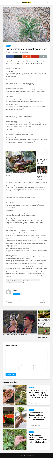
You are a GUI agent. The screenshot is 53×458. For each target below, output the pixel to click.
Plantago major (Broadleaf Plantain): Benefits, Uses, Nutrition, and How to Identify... (39, 438)
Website (34, 365)
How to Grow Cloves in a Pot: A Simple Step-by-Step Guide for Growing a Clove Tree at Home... (38, 393)
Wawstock (32, 455)
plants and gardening (19, 282)
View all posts (16, 294)
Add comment (24, 52)
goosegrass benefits (35, 280)
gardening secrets (18, 280)
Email (21, 365)
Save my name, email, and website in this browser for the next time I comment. (22, 370)
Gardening (8, 45)
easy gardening (9, 280)
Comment (7, 349)
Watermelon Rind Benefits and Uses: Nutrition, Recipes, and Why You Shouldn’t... (38, 416)
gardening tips (26, 280)
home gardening (9, 282)
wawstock (9, 52)
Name (7, 365)
